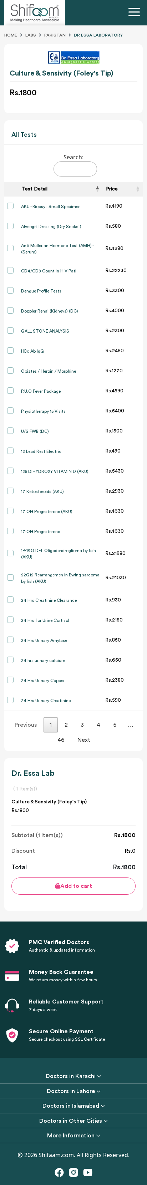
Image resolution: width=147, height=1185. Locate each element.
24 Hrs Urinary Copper (43, 680)
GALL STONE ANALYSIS (45, 331)
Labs (30, 35)
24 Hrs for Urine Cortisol (45, 620)
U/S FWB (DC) (35, 431)
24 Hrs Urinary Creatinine (46, 700)
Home (10, 35)
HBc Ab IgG (32, 351)
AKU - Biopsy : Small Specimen (51, 206)
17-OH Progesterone (40, 531)
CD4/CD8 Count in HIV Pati (48, 271)
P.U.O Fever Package (41, 391)
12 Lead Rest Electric (41, 451)
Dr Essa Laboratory (98, 35)
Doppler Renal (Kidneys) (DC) (49, 311)
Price (112, 189)
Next (83, 740)
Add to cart (76, 886)
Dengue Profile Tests (41, 291)
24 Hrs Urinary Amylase (44, 640)
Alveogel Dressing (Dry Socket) (51, 226)
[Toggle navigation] (135, 13)
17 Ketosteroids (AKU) (42, 491)
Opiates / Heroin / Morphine (48, 371)
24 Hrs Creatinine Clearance (49, 600)
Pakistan (55, 35)
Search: (73, 157)
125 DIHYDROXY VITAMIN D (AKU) (54, 471)
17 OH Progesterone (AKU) (46, 511)
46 (61, 740)
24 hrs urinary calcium (43, 660)
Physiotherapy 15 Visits (43, 411)
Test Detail (34, 189)
